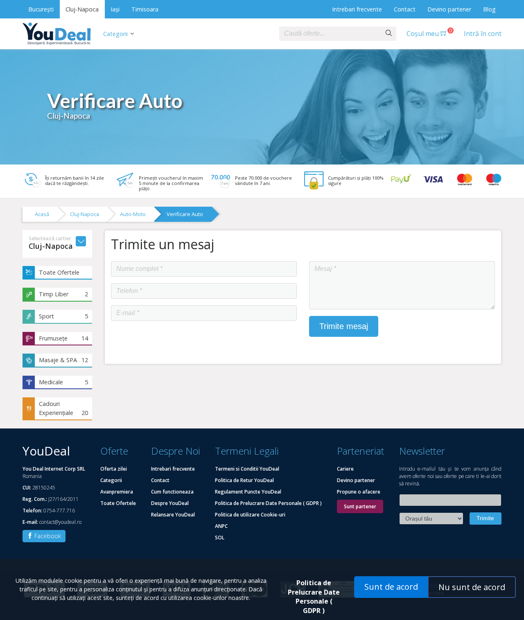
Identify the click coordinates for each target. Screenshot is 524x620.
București (41, 9)
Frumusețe (63, 338)
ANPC (221, 526)
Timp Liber (63, 294)
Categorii (115, 34)
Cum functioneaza (172, 491)
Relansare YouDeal (173, 514)
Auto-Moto (133, 214)
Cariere (345, 468)
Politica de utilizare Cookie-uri (250, 514)
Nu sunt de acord (471, 587)
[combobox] (330, 34)
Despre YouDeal (170, 503)
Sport (63, 316)
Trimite (485, 518)
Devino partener (449, 9)
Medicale (63, 382)
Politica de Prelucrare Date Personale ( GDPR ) (268, 503)
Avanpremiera (116, 491)
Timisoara (144, 9)
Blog (489, 9)
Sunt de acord (391, 586)
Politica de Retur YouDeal (244, 480)
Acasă (42, 214)
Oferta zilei (113, 468)
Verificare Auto (185, 214)
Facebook (47, 536)
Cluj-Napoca (82, 9)
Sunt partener (360, 506)
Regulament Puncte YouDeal (248, 491)
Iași (115, 9)
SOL (219, 537)
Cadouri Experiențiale (63, 408)
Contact (405, 9)
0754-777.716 (59, 510)
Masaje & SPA (63, 360)
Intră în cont (482, 33)
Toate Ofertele (59, 272)
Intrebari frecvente (357, 9)
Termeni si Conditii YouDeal (247, 468)
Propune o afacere (358, 491)
